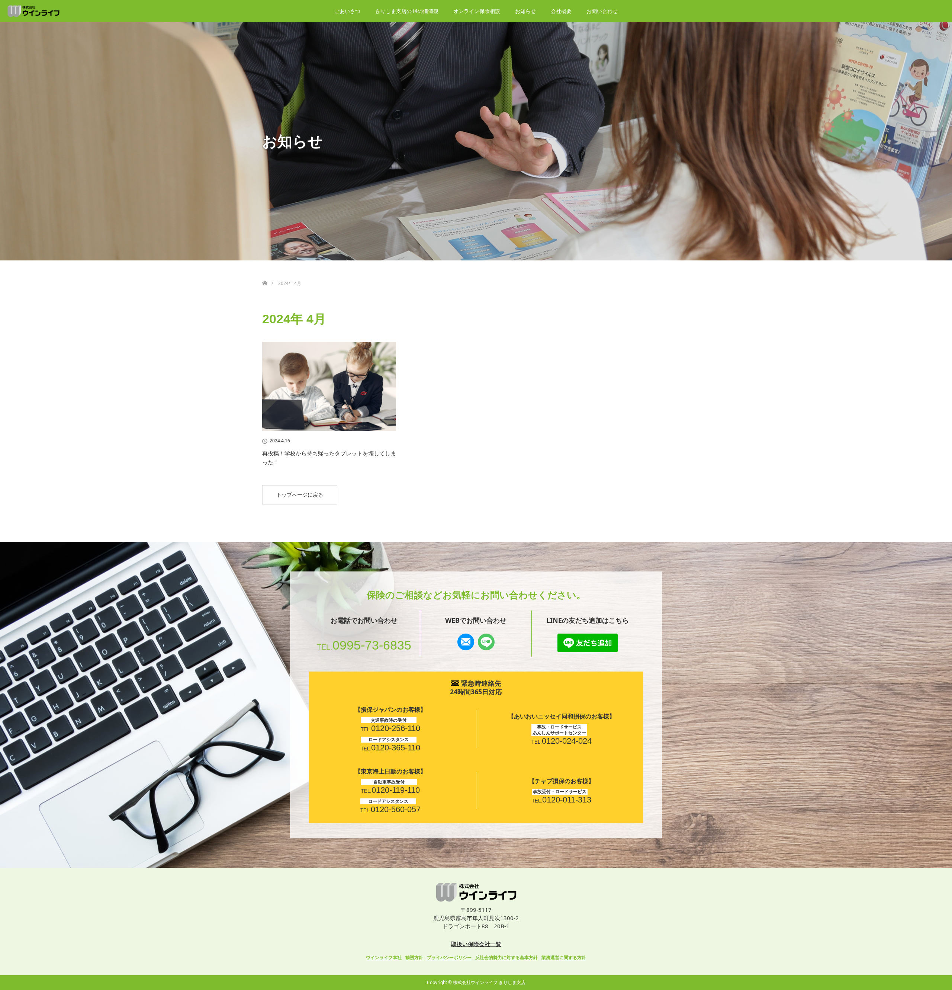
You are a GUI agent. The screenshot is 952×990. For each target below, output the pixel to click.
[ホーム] (264, 274)
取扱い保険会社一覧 (476, 944)
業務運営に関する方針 (563, 957)
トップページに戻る (299, 494)
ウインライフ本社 (384, 957)
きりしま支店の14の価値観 (406, 11)
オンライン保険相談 (476, 11)
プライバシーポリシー (449, 957)
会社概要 (561, 11)
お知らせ (525, 11)
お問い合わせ (602, 11)
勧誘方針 (414, 957)
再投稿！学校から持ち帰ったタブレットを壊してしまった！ (329, 457)
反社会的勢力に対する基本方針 (506, 957)
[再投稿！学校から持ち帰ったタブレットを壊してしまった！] (329, 386)
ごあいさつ (347, 11)
